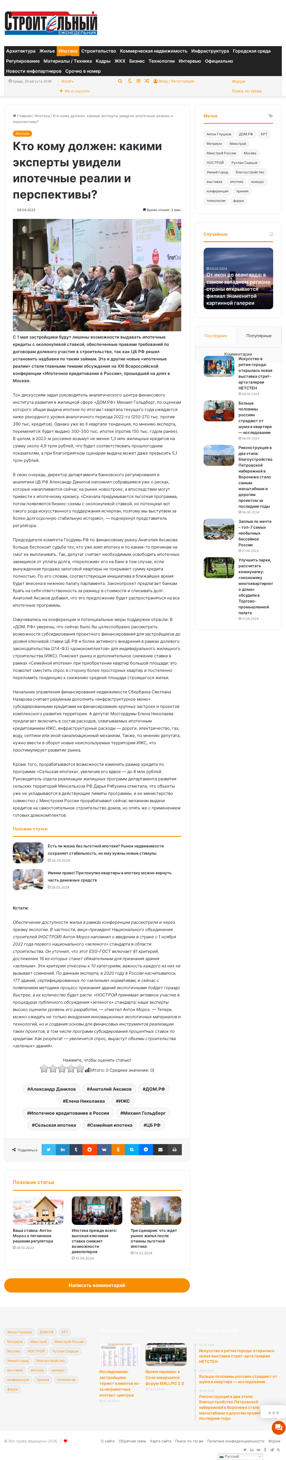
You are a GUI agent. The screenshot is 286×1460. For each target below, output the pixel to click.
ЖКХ (120, 61)
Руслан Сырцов (245, 162)
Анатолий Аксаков (111, 1089)
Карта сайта (160, 1441)
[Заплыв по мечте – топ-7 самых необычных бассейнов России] (219, 529)
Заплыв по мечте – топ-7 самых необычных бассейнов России (255, 533)
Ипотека (68, 51)
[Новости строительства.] (51, 23)
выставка (214, 181)
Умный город (217, 172)
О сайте (108, 1441)
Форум (238, 81)
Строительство (98, 51)
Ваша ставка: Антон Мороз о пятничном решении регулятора (33, 1235)
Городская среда (252, 51)
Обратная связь (132, 1441)
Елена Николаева (85, 1101)
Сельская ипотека (55, 1125)
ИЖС (124, 1101)
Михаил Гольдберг (144, 1113)
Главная (24, 116)
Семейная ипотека (111, 1125)
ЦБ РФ (153, 1125)
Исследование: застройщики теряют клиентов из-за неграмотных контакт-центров (119, 1383)
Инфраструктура (210, 51)
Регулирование (23, 61)
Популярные (259, 335)
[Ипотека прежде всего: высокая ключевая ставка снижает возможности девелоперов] (97, 1210)
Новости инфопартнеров (33, 71)
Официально (219, 61)
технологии (216, 201)
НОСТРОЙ (215, 162)
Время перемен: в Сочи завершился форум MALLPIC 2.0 (165, 1377)
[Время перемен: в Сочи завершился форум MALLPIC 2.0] (166, 1354)
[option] (238, 278)
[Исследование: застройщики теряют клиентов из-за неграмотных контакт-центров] (119, 1354)
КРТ (264, 134)
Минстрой (238, 143)
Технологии (162, 61)
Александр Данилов (53, 1089)
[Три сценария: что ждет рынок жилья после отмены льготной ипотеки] (156, 1210)
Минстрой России (221, 153)
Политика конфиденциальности (235, 1441)
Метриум (214, 143)
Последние (215, 335)
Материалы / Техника (68, 61)
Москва (250, 153)
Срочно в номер (83, 71)
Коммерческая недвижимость (153, 51)
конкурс (257, 181)
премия (242, 191)
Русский (231, 1456)
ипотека (236, 181)
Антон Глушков (219, 134)
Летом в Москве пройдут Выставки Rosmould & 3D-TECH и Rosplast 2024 (238, 296)
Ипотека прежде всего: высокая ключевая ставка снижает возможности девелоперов (94, 1241)
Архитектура (20, 51)
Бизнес (137, 61)
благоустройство (250, 172)
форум (238, 201)
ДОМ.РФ (155, 1089)
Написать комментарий (97, 1285)
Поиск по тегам (247, 91)
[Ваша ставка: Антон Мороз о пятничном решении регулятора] (38, 1210)
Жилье (47, 51)
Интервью (190, 61)
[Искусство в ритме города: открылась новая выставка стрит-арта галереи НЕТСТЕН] (219, 366)
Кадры (103, 61)
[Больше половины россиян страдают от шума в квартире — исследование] (219, 410)
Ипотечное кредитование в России (69, 1113)
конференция (217, 191)
